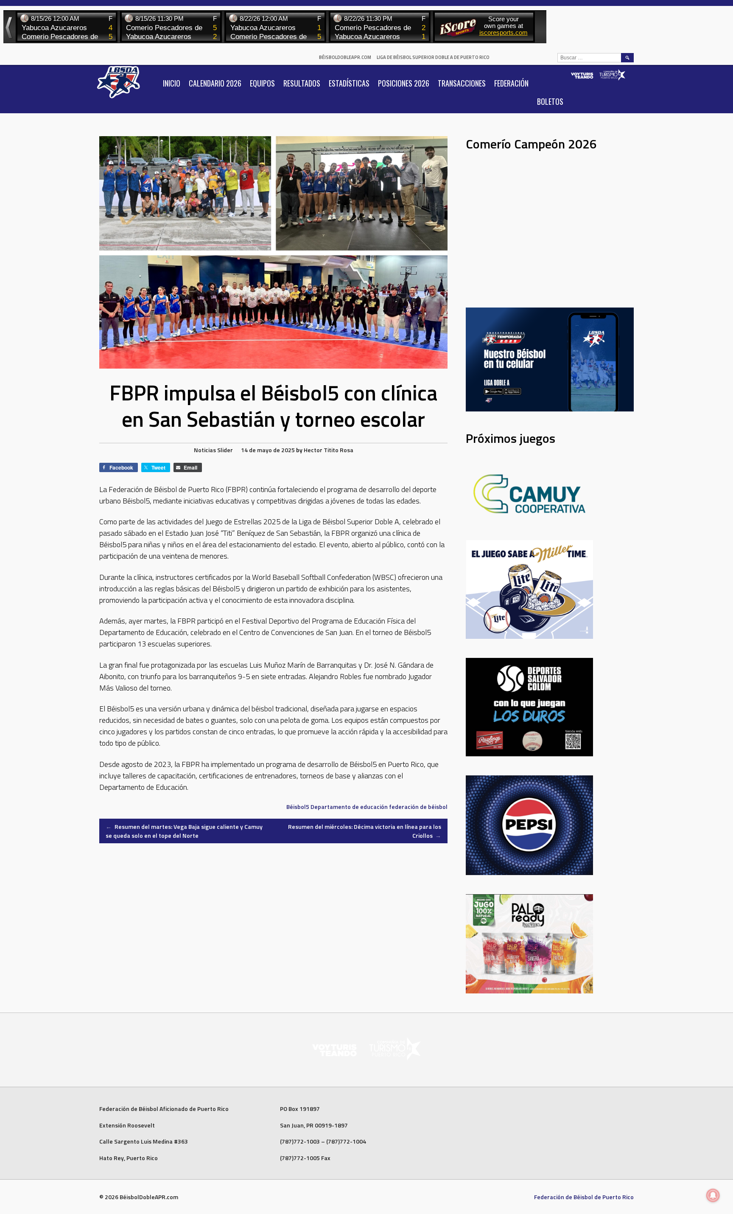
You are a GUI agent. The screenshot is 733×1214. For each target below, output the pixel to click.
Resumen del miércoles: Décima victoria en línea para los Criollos (364, 831)
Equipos (262, 83)
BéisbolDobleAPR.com (345, 57)
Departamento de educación (349, 806)
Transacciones (462, 83)
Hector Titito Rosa (328, 449)
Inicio (171, 83)
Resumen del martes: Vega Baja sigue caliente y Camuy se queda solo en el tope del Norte (184, 831)
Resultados (301, 83)
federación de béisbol (418, 806)
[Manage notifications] (713, 1195)
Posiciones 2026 (403, 83)
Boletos (550, 101)
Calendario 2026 (215, 83)
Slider (225, 449)
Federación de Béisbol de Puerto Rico (584, 1196)
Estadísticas (349, 83)
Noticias (205, 449)
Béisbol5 (297, 806)
